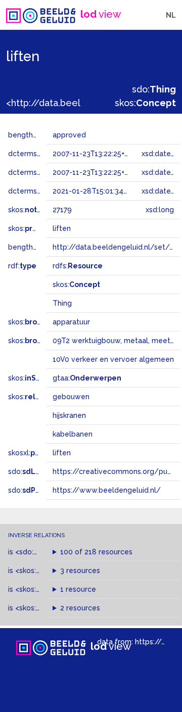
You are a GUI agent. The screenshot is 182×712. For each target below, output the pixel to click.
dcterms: (39, 191)
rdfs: (78, 266)
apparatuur (71, 322)
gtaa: (87, 378)
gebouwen (71, 397)
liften (62, 453)
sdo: (154, 89)
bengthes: (36, 135)
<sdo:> (37, 552)
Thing (62, 303)
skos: (145, 103)
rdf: (22, 266)
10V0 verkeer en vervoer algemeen (113, 359)
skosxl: (38, 453)
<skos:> (41, 570)
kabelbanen (73, 434)
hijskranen (69, 415)
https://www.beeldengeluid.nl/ (107, 490)
